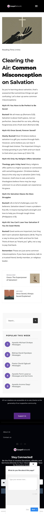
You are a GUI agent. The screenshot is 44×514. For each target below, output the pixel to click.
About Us (6, 432)
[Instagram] (21, 444)
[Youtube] (25, 444)
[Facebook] (17, 444)
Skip (27, 509)
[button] (36, 6)
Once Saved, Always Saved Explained (24, 293)
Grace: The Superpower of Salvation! (17, 277)
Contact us (7, 437)
